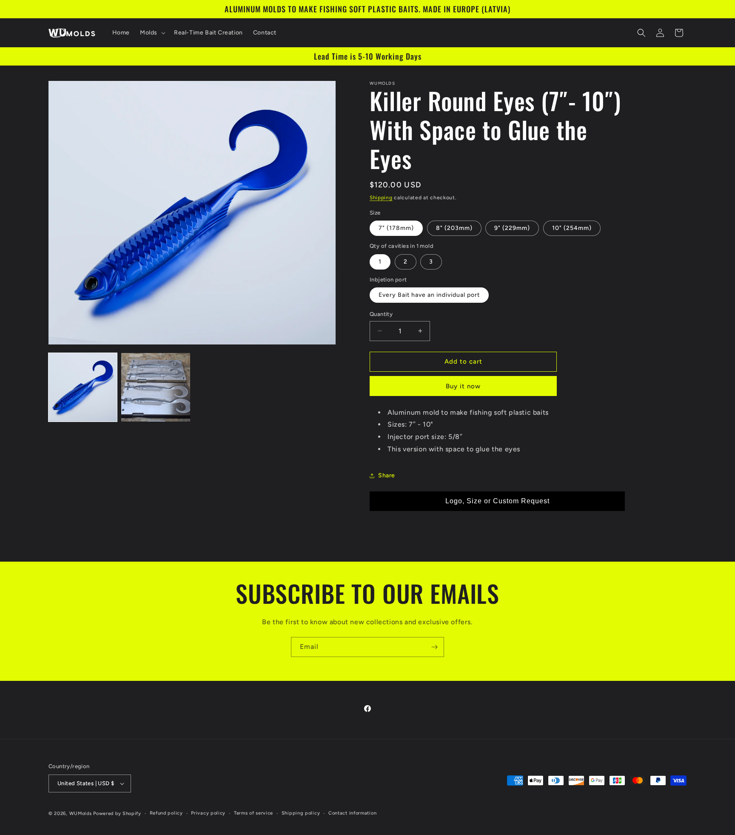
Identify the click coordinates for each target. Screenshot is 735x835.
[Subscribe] (434, 647)
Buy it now (463, 386)
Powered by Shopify (117, 813)
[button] (152, 33)
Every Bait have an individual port (429, 294)
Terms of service (253, 813)
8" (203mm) (454, 228)
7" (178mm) (396, 228)
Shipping (381, 198)
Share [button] (386, 475)
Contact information (352, 813)
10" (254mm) (572, 228)
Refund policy (166, 813)
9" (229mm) (512, 228)
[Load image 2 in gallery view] (155, 387)
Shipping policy (301, 813)
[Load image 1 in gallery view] (82, 387)
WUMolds (80, 813)
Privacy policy (208, 813)
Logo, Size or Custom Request (497, 501)
